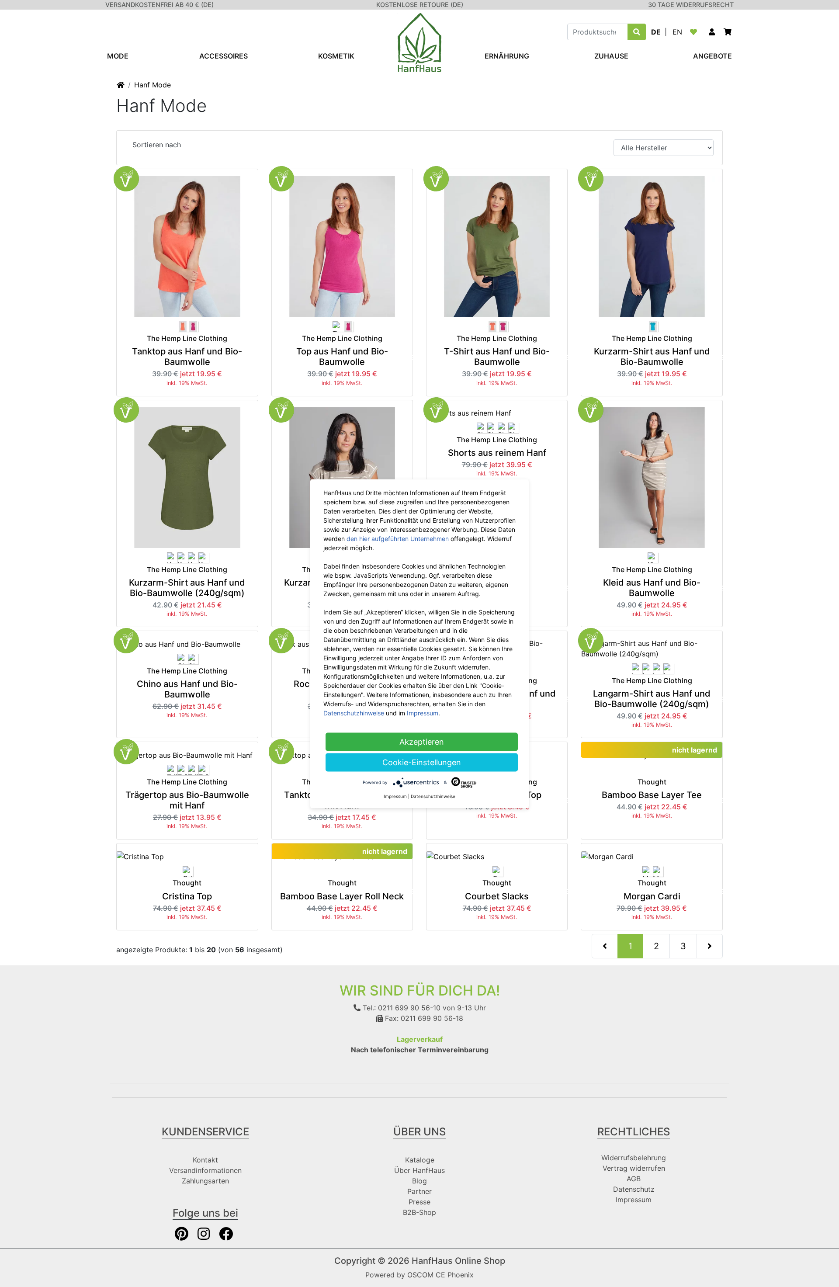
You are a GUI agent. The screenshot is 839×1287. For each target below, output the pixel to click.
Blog (419, 1180)
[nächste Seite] (710, 946)
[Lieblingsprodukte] (695, 32)
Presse (419, 1201)
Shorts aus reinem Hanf (497, 453)
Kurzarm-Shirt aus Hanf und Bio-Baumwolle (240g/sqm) (187, 587)
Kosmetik (336, 56)
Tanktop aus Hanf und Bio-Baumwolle (187, 356)
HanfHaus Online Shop (458, 1261)
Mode (117, 56)
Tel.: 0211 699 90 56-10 (400, 1007)
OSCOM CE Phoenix (440, 1274)
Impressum (634, 1199)
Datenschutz (634, 1189)
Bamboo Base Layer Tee (652, 795)
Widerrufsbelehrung (633, 1157)
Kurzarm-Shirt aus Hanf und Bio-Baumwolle (652, 356)
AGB (634, 1178)
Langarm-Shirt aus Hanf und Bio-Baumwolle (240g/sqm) (652, 698)
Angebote (712, 56)
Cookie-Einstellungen (421, 762)
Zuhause (611, 56)
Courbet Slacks (497, 896)
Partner (419, 1191)
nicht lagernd (694, 750)
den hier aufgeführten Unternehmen (398, 538)
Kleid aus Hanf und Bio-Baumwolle (651, 587)
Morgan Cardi (652, 896)
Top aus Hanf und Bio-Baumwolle (342, 356)
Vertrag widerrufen (634, 1168)
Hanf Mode (152, 84)
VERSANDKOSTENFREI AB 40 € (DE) (159, 4)
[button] (712, 32)
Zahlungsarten (205, 1180)
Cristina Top (187, 896)
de (655, 32)
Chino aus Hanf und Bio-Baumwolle (187, 689)
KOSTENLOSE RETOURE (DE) (419, 4)
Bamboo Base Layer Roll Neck (342, 896)
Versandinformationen (205, 1170)
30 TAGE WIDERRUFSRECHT (691, 4)
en (677, 32)
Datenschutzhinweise (353, 712)
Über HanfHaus (419, 1170)
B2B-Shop (419, 1212)
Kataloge (419, 1159)
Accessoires (223, 56)
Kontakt (205, 1159)
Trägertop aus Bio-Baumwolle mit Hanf (187, 800)
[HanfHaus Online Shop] (419, 42)
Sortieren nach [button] (156, 144)
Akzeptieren (421, 741)
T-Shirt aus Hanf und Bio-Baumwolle (497, 356)
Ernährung (507, 56)
